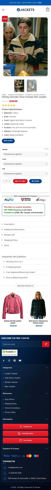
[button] (3, 10)
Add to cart (20, 181)
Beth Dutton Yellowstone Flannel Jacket (38, 322)
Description (9, 224)
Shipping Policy (11, 240)
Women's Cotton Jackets (35, 95)
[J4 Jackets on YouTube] (20, 360)
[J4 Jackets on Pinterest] (14, 360)
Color (4, 159)
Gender (4, 149)
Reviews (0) (9, 234)
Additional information (14, 229)
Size (3, 169)
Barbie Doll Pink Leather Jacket (12, 322)
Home (4, 95)
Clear (46, 149)
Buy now (35, 181)
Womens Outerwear (15, 95)
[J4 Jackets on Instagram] (9, 360)
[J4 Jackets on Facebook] (3, 360)
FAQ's (6, 245)
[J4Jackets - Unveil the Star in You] (26, 9)
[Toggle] (2, 224)
